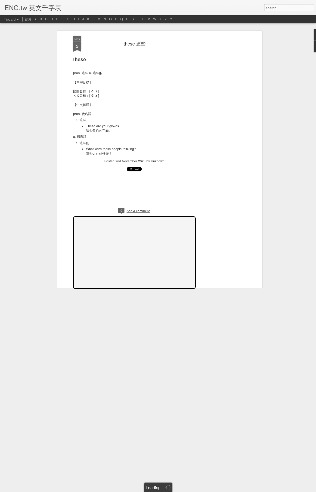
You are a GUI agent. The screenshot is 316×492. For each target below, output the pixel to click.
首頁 (28, 19)
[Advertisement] (221, 108)
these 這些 (135, 43)
